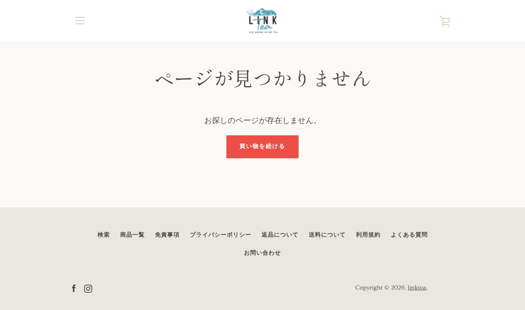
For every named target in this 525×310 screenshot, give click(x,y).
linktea (417, 287)
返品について (280, 235)
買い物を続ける (262, 146)
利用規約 (368, 235)
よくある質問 (409, 235)
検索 (104, 235)
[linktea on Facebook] (74, 287)
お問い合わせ (262, 253)
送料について (327, 235)
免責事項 (167, 235)
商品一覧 (132, 235)
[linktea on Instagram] (88, 287)
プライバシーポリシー (220, 235)
